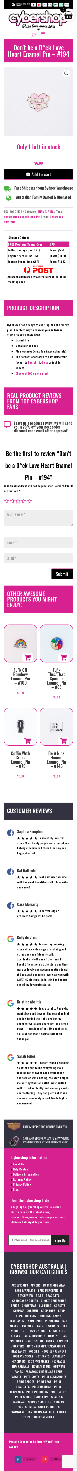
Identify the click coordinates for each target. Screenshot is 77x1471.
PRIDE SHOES (58, 1391)
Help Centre (20, 1169)
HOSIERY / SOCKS (22, 1356)
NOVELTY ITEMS (41, 1366)
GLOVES (15, 1336)
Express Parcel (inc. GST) (23, 261)
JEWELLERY (58, 1356)
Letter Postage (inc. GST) (24, 250)
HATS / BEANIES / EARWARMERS (46, 1346)
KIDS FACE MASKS (38, 1361)
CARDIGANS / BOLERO (25, 1300)
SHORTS (59, 1402)
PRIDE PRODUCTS (37, 1391)
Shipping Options (18, 237)
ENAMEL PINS (45, 211)
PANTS (19, 1371)
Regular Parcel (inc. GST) (24, 255)
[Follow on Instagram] (44, 1459)
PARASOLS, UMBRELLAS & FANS (43, 1371)
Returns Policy (21, 1179)
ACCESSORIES (20, 1285)
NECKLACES (58, 1361)
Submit (62, 574)
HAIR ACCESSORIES (34, 1336)
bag (30, 362)
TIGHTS (61, 1412)
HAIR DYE (53, 1336)
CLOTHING (45, 1305)
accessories (11, 216)
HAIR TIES (31, 1341)
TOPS (26, 1417)
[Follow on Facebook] (18, 1459)
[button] (66, 73)
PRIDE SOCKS (23, 1397)
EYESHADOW (52, 1320)
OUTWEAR (59, 1366)
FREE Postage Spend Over (25, 244)
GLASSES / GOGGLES (38, 1331)
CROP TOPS (48, 1310)
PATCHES (16, 1376)
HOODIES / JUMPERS (54, 1351)
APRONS (35, 1285)
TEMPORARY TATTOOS (40, 1412)
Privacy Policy (21, 1184)
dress (45, 362)
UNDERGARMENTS (43, 1417)
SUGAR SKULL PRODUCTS (44, 1407)
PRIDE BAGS (44, 1381)
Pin (38, 216)
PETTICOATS (31, 1376)
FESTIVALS (27, 1326)
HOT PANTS (42, 1356)
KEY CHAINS (18, 1361)
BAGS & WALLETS (25, 1290)
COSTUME (32, 1310)
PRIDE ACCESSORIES (54, 1376)
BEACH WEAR (25, 1295)
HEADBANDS (18, 1351)
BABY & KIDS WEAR (54, 1285)
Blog (15, 1189)
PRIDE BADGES (25, 1381)
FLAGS (39, 1326)
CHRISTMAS (29, 1305)
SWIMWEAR (18, 1412)
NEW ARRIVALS (20, 1366)
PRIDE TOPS (41, 1397)
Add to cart (41, 174)
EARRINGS (44, 1315)
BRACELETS (52, 1295)
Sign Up (60, 1240)
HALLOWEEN (47, 1341)
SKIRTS (22, 1407)
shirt (37, 362)
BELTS (39, 1295)
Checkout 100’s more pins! (31, 373)
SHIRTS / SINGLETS (39, 1402)
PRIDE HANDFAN (41, 1386)
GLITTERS (59, 1331)
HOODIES (33, 1351)
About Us (18, 1164)
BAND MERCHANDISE (50, 1290)
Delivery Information (25, 1174)
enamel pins (27, 216)
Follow (29, 1459)
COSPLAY (18, 1310)
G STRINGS (52, 1326)
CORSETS (59, 1305)
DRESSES (30, 1315)
